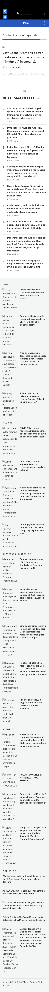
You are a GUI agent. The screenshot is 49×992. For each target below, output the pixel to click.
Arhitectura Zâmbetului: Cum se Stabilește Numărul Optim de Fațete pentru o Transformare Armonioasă (32, 494)
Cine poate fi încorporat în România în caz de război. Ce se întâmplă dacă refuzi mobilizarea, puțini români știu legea (33, 632)
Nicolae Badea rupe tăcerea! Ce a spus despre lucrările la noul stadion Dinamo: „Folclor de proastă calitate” (33, 359)
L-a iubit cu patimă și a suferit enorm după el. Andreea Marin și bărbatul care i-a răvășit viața (26, 224)
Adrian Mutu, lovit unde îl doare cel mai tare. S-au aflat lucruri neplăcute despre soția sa (25, 208)
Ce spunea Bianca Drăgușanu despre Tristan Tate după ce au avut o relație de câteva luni (25, 263)
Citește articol (11, 67)
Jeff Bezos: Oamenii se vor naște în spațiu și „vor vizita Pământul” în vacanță (23, 57)
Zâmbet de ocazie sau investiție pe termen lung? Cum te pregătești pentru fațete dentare (24, 879)
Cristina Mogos (40, 74)
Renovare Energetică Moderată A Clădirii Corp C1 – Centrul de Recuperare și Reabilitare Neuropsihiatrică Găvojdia (33, 669)
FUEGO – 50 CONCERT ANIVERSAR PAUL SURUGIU (31, 778)
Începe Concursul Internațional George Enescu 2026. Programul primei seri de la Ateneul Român (32, 595)
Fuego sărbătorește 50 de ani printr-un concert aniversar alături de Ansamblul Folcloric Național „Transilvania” (33, 833)
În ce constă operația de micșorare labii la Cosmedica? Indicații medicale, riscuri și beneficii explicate (23, 905)
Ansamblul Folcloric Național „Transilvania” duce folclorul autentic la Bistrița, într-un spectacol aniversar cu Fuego (33, 740)
